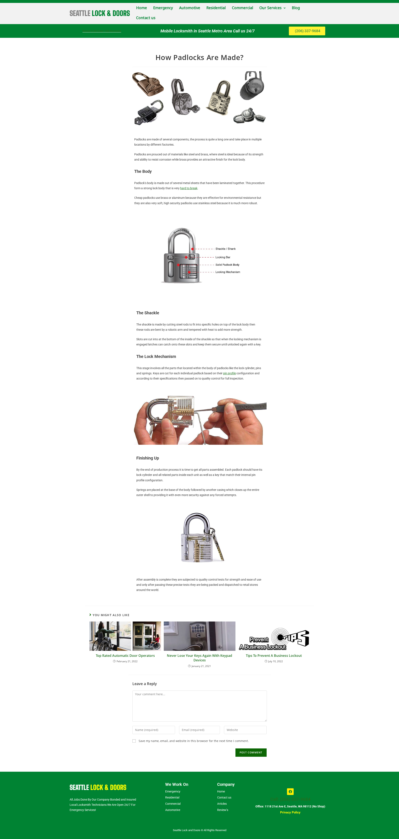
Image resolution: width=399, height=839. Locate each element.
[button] (272, 8)
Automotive (189, 8)
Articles (222, 803)
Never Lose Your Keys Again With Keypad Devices (199, 657)
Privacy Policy (290, 812)
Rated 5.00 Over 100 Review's (102, 31)
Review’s (222, 810)
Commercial (242, 8)
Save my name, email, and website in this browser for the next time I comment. (194, 741)
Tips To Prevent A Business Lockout (274, 655)
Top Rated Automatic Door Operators (125, 655)
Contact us (145, 18)
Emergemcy (172, 791)
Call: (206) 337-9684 (290, 799)
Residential (216, 8)
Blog (296, 8)
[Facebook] (290, 791)
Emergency (163, 8)
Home (141, 8)
